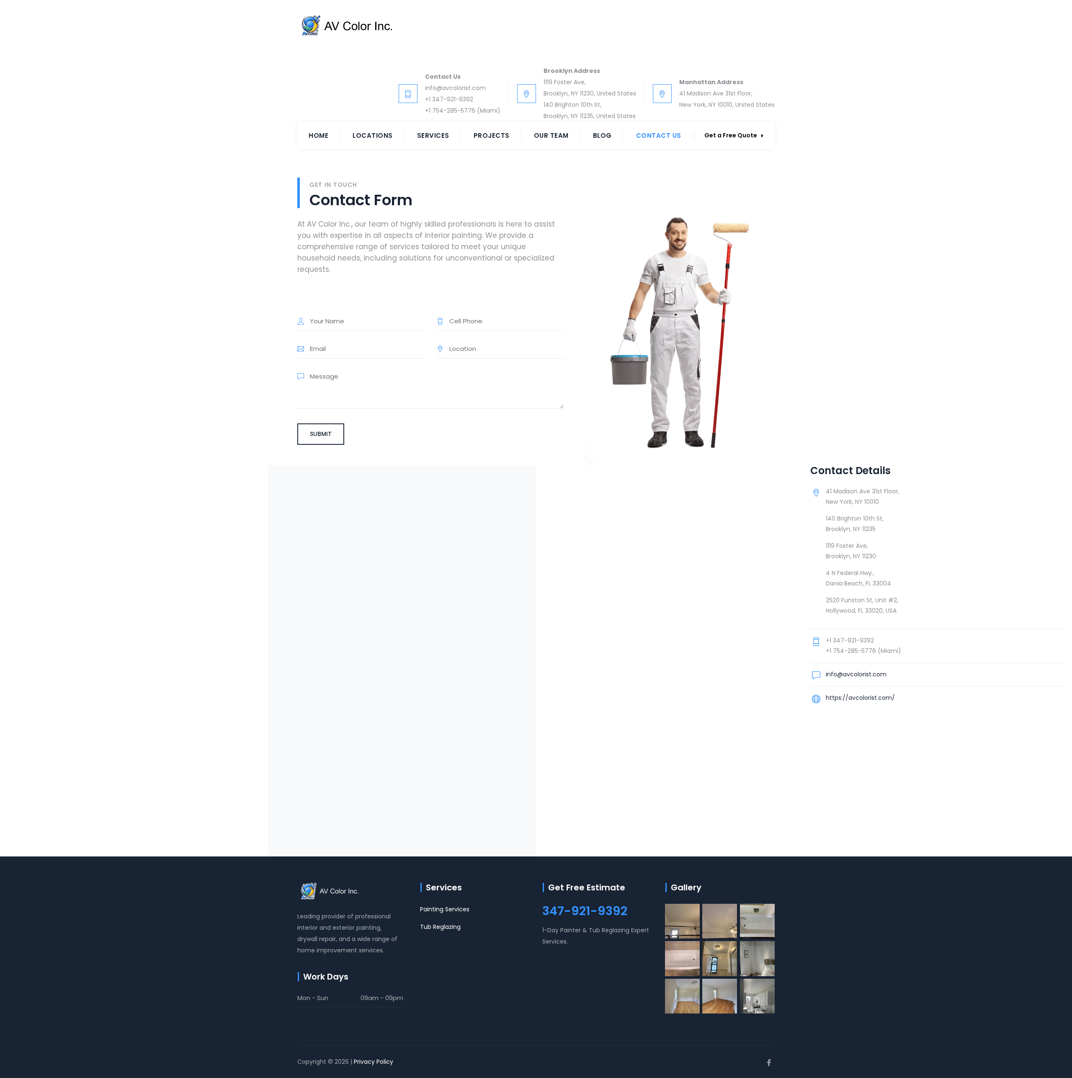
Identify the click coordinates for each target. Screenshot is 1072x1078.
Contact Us (658, 135)
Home (318, 135)
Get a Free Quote (730, 135)
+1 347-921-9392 (449, 99)
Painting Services (444, 909)
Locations (373, 135)
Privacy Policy (373, 1061)
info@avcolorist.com (455, 88)
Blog (602, 135)
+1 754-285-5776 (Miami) (462, 110)
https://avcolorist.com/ (860, 698)
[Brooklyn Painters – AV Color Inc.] (344, 26)
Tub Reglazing (440, 927)
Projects (492, 135)
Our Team (551, 135)
